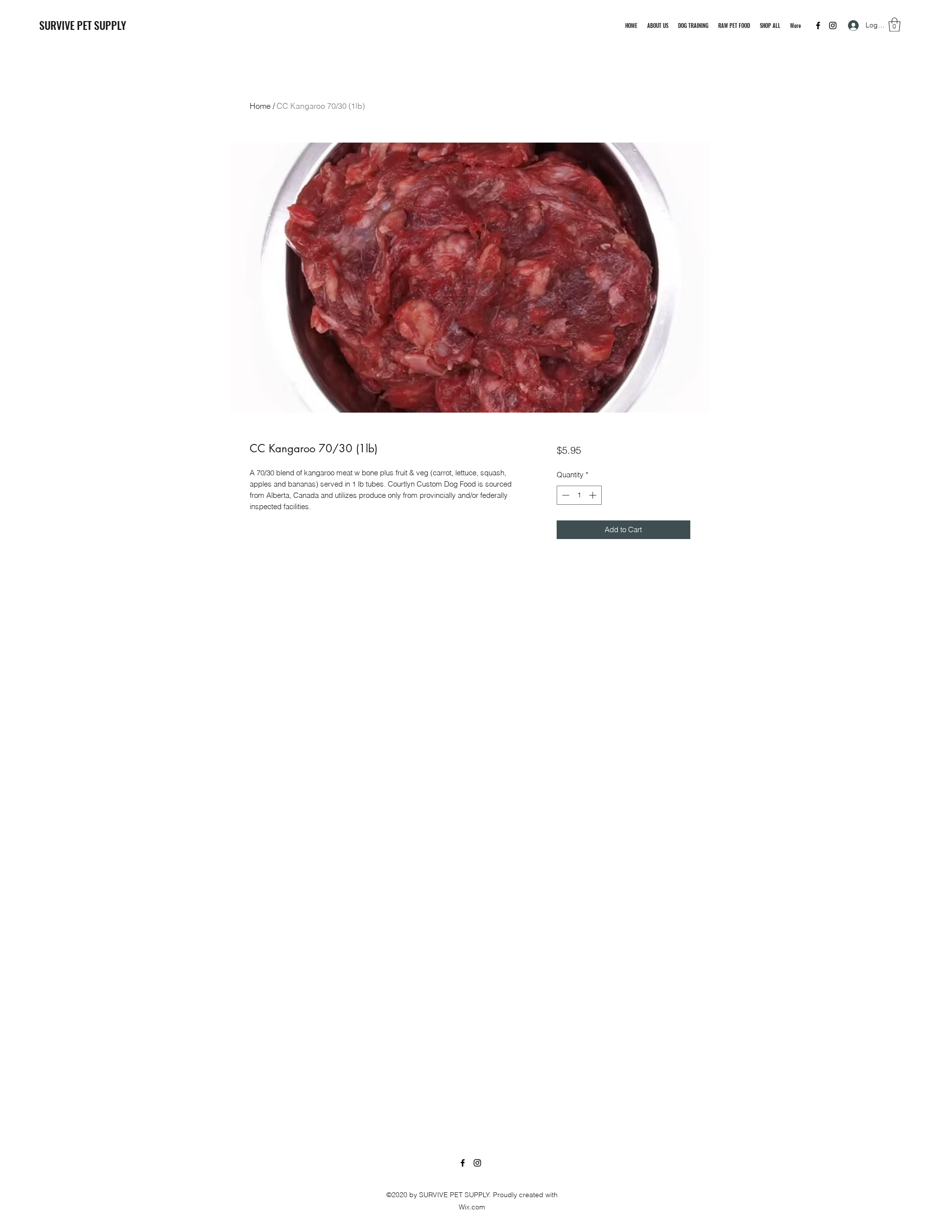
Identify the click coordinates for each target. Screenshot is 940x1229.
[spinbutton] (579, 495)
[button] (894, 25)
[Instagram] (833, 25)
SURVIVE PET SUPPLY (82, 25)
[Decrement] (564, 495)
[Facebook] (818, 25)
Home (260, 106)
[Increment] (593, 495)
